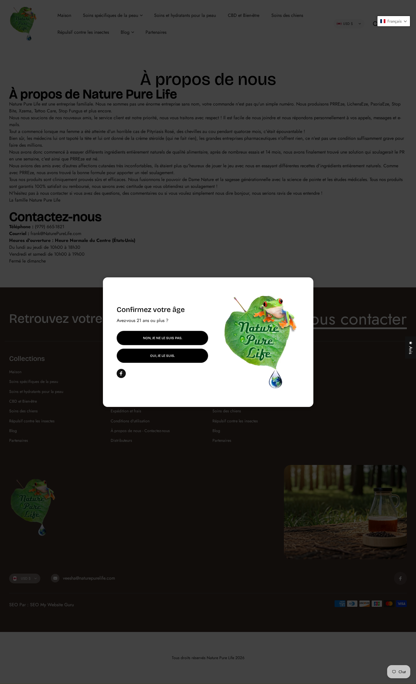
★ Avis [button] (410, 347)
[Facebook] (121, 373)
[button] (393, 21)
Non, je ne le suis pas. (162, 338)
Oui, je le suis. (162, 356)
